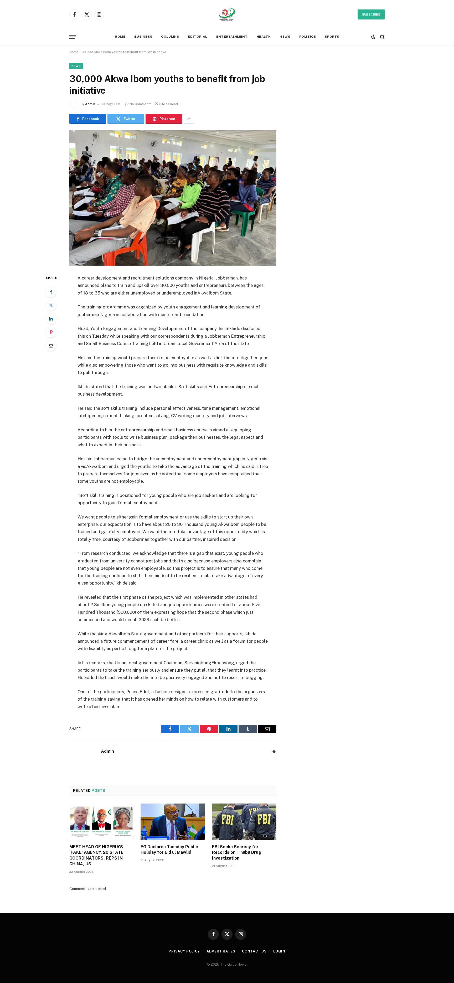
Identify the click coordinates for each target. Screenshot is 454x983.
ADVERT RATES (221, 951)
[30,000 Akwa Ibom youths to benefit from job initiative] (172, 198)
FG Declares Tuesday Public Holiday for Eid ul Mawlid (169, 849)
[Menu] (72, 37)
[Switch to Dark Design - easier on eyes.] (373, 36)
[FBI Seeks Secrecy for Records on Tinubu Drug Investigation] (244, 822)
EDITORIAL (197, 36)
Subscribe (371, 14)
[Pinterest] (51, 332)
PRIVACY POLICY (184, 951)
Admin (90, 104)
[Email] (51, 345)
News (76, 65)
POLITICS (307, 36)
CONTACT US (254, 951)
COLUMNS (170, 36)
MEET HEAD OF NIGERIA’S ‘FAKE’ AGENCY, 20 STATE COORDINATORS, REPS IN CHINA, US (96, 855)
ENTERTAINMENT (232, 36)
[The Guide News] (227, 14)
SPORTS (332, 36)
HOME (120, 36)
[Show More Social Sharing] (189, 119)
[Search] (382, 37)
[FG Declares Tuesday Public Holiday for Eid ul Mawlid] (173, 822)
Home (74, 52)
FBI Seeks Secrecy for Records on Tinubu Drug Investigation (236, 852)
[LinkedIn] (51, 318)
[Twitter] (51, 305)
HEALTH (264, 36)
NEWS (285, 36)
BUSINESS (143, 36)
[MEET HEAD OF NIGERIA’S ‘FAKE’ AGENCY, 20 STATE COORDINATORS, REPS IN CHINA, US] (101, 822)
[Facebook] (51, 292)
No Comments (141, 104)
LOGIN (279, 951)
